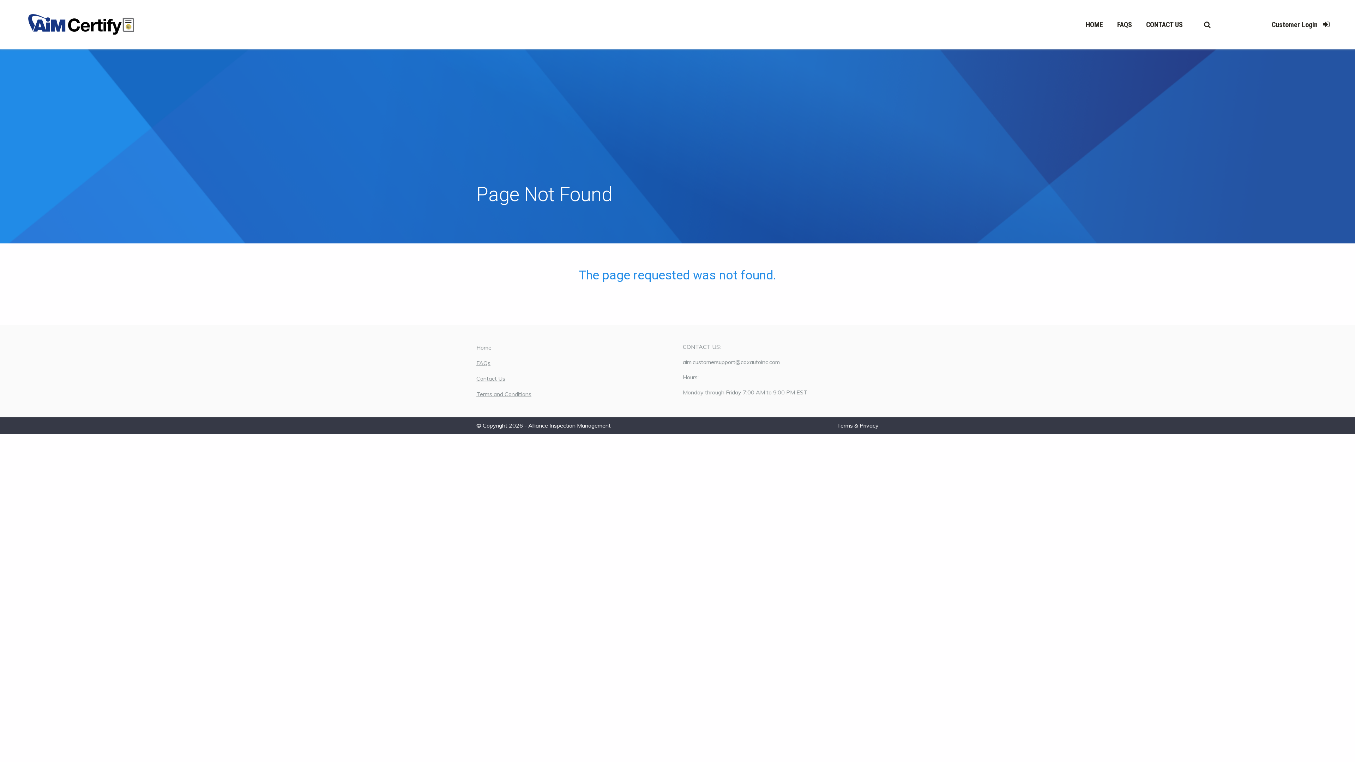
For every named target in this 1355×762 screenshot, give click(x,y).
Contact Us (1164, 24)
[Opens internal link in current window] (81, 24)
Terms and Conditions (503, 394)
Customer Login (1295, 24)
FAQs (1124, 24)
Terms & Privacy (858, 425)
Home (1094, 24)
